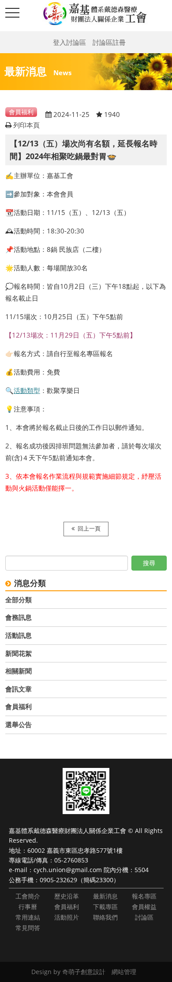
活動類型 (27, 390)
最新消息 (105, 896)
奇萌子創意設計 (83, 971)
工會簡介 (27, 896)
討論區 (144, 917)
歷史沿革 (66, 896)
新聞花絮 (18, 653)
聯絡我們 (105, 917)
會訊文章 (18, 688)
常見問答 (27, 928)
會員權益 (144, 906)
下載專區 (105, 906)
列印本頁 (26, 124)
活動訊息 (18, 635)
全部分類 (18, 599)
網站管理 (124, 971)
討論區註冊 (109, 42)
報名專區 (144, 896)
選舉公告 (18, 724)
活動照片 (66, 917)
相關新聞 (18, 670)
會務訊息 (18, 617)
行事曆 (28, 906)
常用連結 (27, 917)
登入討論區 (69, 42)
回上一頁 (89, 528)
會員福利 (18, 706)
